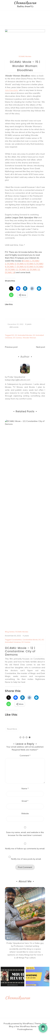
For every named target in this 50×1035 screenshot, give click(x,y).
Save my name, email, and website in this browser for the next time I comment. (25, 833)
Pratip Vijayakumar (16, 377)
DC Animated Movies (23, 335)
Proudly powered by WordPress (18, 1023)
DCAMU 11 (13, 269)
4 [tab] (29, 737)
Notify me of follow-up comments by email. (25, 848)
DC (13, 335)
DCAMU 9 (31, 266)
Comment (25, 755)
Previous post (11, 347)
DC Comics (17, 338)
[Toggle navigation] (3, 23)
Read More (12, 534)
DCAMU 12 (24, 269)
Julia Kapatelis (11, 90)
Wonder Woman (29, 338)
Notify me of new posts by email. (26, 859)
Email (25, 801)
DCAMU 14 (10, 272)
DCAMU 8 (21, 266)
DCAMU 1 (26, 261)
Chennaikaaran (25, 3)
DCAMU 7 (11, 266)
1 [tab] (20, 737)
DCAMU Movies (25, 56)
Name (25, 788)
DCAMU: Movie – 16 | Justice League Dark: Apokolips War (21, 471)
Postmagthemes (25, 1029)
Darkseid (20, 460)
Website (25, 813)
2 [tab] (23, 737)
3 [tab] (26, 737)
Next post (40, 347)
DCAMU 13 (35, 269)
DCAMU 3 (11, 263)
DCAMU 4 (21, 263)
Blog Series (9, 451)
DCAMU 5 (31, 263)
